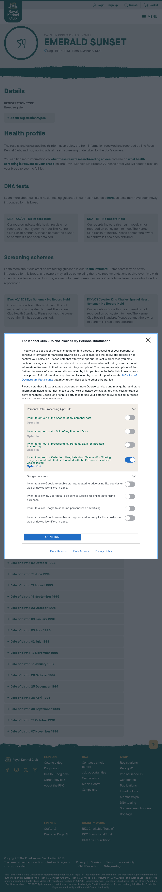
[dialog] (81, 446)
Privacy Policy (103, 551)
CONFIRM (52, 537)
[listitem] (81, 409)
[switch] (130, 417)
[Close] (149, 341)
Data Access (81, 551)
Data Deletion (58, 551)
